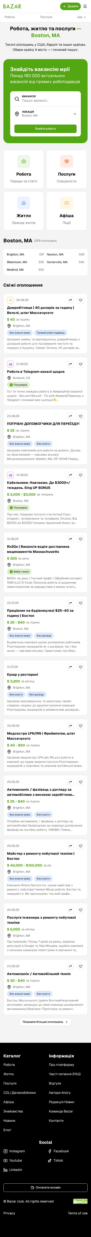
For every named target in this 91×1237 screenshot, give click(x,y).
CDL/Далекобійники (19, 1092)
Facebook (61, 1151)
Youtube (15, 1160)
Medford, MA (25, 270)
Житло (8, 1074)
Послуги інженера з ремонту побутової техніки (41, 920)
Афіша (8, 1102)
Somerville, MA (65, 262)
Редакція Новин (61, 1102)
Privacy (9, 1213)
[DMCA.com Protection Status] (80, 1201)
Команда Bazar (61, 1111)
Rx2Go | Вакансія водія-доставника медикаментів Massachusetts (38, 549)
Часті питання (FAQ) (65, 1074)
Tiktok (58, 1160)
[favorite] (80, 300)
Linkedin (15, 1170)
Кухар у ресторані (22, 674)
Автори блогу (60, 1092)
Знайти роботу (45, 128)
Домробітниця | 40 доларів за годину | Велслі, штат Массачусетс (40, 310)
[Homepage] (12, 6)
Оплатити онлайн (48, 1187)
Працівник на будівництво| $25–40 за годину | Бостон (40, 613)
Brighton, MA (25, 254)
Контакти (56, 1120)
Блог (7, 1130)
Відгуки (55, 1083)
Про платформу (61, 1064)
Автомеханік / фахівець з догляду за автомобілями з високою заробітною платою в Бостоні (39, 794)
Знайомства (13, 1111)
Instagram (17, 1151)
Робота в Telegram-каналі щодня (36, 371)
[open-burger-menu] (85, 6)
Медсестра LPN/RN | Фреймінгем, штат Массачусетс (41, 736)
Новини (9, 1120)
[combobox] (46, 116)
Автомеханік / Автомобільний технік (39, 974)
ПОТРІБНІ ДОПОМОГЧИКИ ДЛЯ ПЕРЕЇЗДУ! (43, 424)
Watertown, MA (25, 262)
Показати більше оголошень (43, 1022)
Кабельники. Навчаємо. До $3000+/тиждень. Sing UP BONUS (38, 485)
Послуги (46, 17)
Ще (79, 17)
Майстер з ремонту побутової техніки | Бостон (40, 856)
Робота (10, 17)
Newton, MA (65, 254)
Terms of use (78, 1213)
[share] (70, 300)
